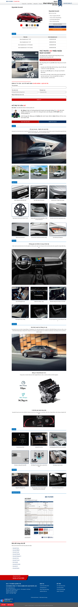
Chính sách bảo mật (34, 597)
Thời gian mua (42, 90)
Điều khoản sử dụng (43, 597)
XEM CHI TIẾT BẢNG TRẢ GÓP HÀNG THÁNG (50, 59)
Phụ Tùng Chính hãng (44, 589)
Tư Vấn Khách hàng (61, 585)
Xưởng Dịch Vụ (43, 587)
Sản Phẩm (29, 3)
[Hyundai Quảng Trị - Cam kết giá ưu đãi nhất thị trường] (12, 1)
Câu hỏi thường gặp (61, 589)
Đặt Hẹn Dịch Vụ (43, 591)
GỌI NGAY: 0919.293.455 (57, 29)
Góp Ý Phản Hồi (60, 591)
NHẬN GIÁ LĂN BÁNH (57, 24)
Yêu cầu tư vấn (15, 90)
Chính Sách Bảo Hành (44, 585)
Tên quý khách (15, 85)
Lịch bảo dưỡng (60, 587)
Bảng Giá (36, 3)
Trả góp (40, 3)
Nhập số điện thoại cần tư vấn (18, 94)
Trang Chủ (24, 3)
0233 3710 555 (18, 578)
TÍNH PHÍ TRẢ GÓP (57, 26)
